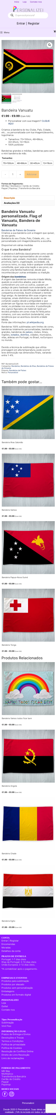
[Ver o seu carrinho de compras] (55, 32)
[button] (49, 45)
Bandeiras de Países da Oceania (18, 230)
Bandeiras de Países (17, 370)
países (29, 332)
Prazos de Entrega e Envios (15, 1034)
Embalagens (7, 991)
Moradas (6, 947)
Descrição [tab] (9, 197)
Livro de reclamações (12, 1058)
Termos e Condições (12, 1041)
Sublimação (7, 1022)
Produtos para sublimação (15, 981)
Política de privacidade (13, 1044)
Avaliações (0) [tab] (12, 203)
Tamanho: (7, 158)
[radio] (8, 163)
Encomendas (8, 944)
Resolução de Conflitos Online (17, 1051)
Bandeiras (15, 366)
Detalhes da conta (10, 951)
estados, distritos (20, 334)
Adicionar (32, 174)
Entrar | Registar (28, 23)
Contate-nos (36, 2)
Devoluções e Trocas (12, 1037)
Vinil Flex (6, 1026)
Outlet (4, 1006)
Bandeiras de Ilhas (28, 366)
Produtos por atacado (12, 984)
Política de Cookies (11, 1048)
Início (16, 2)
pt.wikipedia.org (35, 322)
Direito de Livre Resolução (15, 1054)
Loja (24, 2)
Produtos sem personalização (17, 987)
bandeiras (20, 276)
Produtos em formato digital (16, 994)
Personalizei (13, 372)
